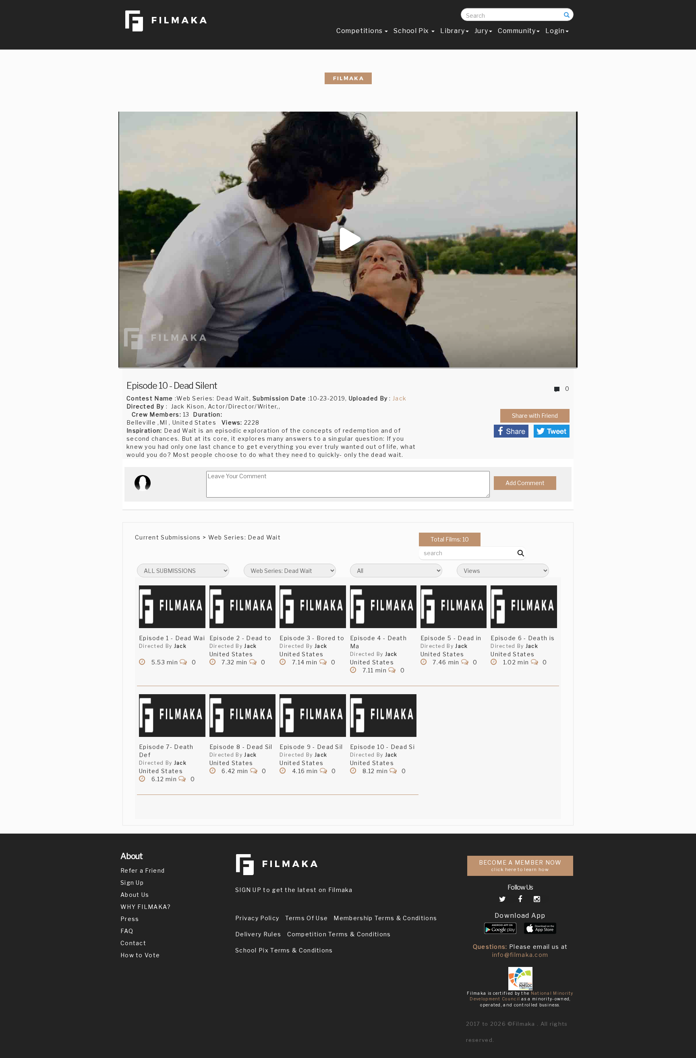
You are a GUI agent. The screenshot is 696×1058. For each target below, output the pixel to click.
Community (517, 31)
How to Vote (140, 955)
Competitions (360, 31)
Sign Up (132, 882)
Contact (133, 943)
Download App (520, 915)
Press (129, 918)
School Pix (412, 31)
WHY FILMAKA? (145, 906)
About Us (134, 894)
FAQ (126, 930)
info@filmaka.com (520, 954)
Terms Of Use (306, 918)
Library (452, 31)
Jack (399, 398)
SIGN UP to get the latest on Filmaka (294, 889)
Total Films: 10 (450, 539)
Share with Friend (535, 415)
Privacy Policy (257, 918)
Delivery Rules (258, 934)
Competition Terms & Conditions (339, 934)
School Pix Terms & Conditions (284, 950)
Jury (481, 31)
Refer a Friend (142, 870)
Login (555, 31)
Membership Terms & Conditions (385, 918)
